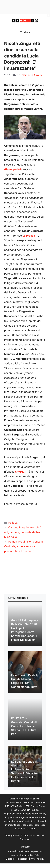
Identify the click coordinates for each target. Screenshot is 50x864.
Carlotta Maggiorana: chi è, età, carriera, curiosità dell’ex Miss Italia (23, 532)
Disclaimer (11, 858)
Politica (13, 522)
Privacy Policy (37, 858)
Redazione (23, 858)
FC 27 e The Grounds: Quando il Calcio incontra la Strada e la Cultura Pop (24, 726)
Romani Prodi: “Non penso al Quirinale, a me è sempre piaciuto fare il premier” (23, 546)
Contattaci (25, 839)
